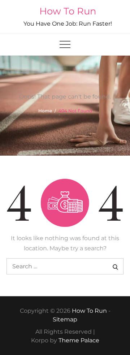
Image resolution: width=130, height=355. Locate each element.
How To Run (67, 11)
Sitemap (65, 319)
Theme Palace (78, 340)
